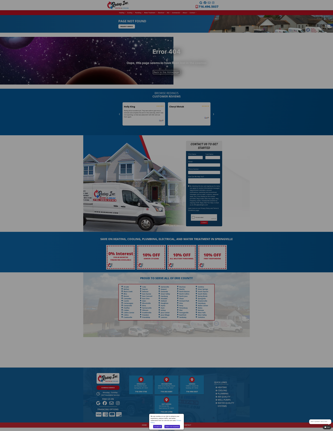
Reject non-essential (172, 426)
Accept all (157, 426)
